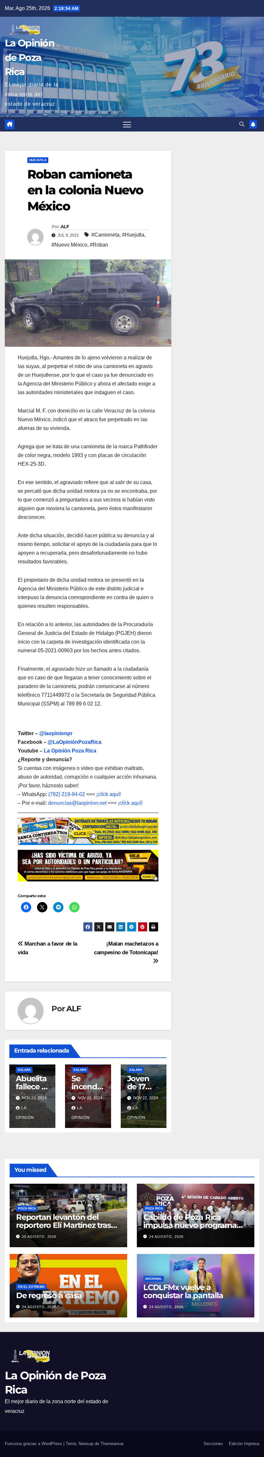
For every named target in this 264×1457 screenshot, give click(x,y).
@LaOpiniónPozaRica (74, 742)
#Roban (99, 245)
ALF (65, 226)
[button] (241, 124)
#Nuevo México (69, 245)
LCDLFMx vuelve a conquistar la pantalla (183, 1291)
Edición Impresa (244, 1443)
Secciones (213, 1443)
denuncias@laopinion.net (77, 803)
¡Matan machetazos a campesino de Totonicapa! (126, 948)
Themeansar (112, 1443)
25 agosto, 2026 (39, 1236)
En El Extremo (31, 1286)
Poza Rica (27, 1208)
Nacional (153, 1278)
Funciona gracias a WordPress (34, 1443)
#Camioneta (105, 235)
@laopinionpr (55, 733)
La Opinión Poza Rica (70, 750)
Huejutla (37, 160)
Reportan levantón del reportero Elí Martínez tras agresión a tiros (63, 1225)
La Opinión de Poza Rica (29, 57)
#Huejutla (133, 235)
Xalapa (24, 1070)
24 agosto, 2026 (166, 1236)
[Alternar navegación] (127, 124)
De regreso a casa (49, 1295)
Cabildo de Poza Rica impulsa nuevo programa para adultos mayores (190, 1225)
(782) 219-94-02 (66, 794)
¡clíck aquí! (108, 794)
